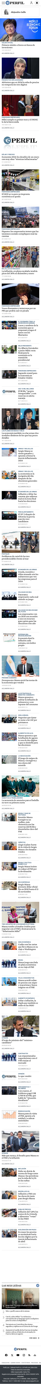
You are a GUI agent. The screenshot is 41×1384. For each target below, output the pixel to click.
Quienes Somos (15, 1362)
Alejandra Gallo (18, 12)
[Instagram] (24, 1355)
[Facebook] (6, 1355)
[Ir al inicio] (15, 3)
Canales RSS (6, 1362)
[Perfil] (20, 1350)
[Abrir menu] (3, 3)
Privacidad (34, 1362)
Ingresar (31, 3)
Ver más (33, 1338)
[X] (12, 1355)
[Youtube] (18, 1355)
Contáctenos (25, 1362)
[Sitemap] (35, 1355)
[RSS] (29, 1355)
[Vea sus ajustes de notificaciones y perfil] (37, 3)
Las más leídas (11, 1285)
